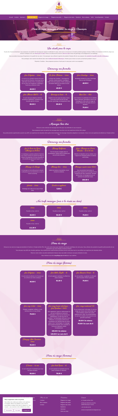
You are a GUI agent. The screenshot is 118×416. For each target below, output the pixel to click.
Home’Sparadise (99, 17)
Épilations (78, 17)
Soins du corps (31, 17)
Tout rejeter (17, 410)
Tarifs (92, 17)
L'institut (42, 400)
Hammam (22, 17)
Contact (107, 17)
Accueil (11, 17)
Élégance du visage (43, 17)
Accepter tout (26, 410)
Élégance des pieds (56, 17)
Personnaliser (9, 410)
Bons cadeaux (85, 17)
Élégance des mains (69, 17)
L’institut (16, 17)
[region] (18, 405)
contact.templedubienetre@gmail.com (91, 409)
